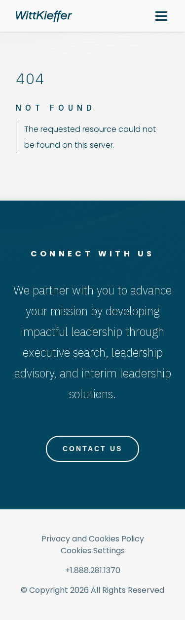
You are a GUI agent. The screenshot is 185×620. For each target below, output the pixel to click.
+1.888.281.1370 (92, 570)
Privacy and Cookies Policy (92, 538)
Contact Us (92, 449)
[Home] (44, 16)
